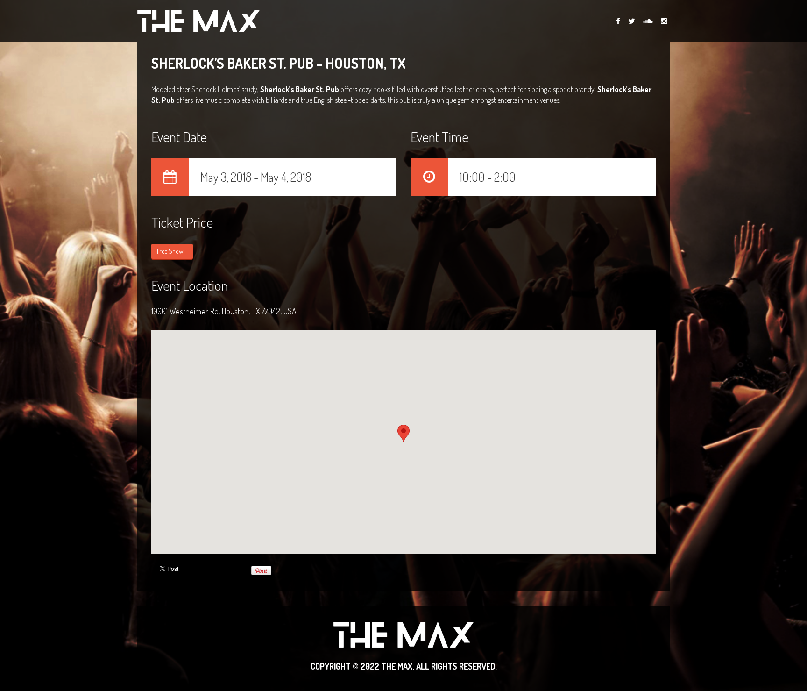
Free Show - (172, 251)
